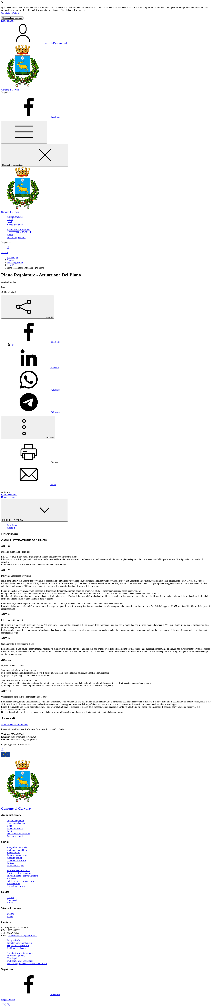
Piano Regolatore (15, 262)
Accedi (4, 252)
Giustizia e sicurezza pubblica (20, 873)
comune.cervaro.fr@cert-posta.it (22, 935)
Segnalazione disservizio (18, 945)
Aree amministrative (16, 823)
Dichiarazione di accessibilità (20, 961)
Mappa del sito (8, 999)
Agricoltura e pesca (16, 886)
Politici (10, 831)
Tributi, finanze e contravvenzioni (22, 875)
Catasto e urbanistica (16, 860)
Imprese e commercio (17, 855)
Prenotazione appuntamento (19, 943)
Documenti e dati (15, 836)
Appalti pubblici (14, 858)
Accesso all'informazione (18, 229)
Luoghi (10, 914)
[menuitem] (33, 342)
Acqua (10, 235)
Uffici (9, 826)
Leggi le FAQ (13, 940)
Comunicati (12, 900)
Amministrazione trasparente (20, 953)
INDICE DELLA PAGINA (12, 520)
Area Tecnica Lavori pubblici (14, 724)
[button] (15, 217)
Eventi (10, 916)
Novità (10, 260)
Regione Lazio (8, 21)
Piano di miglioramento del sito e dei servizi (27, 963)
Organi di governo (15, 820)
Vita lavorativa (13, 852)
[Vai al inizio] (2, 749)
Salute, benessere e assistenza (20, 881)
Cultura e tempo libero (17, 850)
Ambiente (11, 878)
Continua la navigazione (12, 18)
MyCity (7, 1004)
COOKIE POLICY (10, 13)
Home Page (12, 257)
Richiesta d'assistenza (17, 948)
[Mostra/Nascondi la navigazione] (24, 132)
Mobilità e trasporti (15, 865)
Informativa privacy (16, 955)
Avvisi (10, 265)
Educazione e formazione (18, 870)
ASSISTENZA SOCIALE (19, 232)
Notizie (10, 897)
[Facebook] (8, 247)
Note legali (12, 958)
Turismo (10, 863)
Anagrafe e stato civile (17, 847)
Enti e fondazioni (15, 828)
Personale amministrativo (18, 833)
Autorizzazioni (13, 883)
